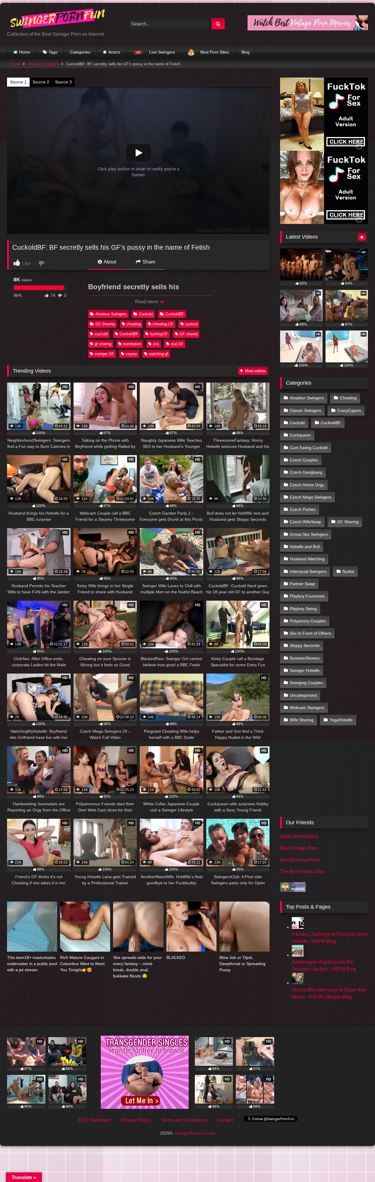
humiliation (132, 344)
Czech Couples (304, 460)
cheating (134, 324)
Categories (80, 52)
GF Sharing (105, 324)
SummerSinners (305, 658)
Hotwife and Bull (305, 546)
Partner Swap (302, 583)
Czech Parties (303, 509)
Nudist (348, 571)
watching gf (158, 354)
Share (148, 261)
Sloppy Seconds (305, 645)
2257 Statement (94, 1120)
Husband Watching (307, 558)
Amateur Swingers (43, 64)
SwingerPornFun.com (195, 1133)
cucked (191, 324)
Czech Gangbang (306, 472)
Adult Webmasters (299, 836)
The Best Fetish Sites (302, 871)
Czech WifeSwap (305, 521)
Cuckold (146, 314)
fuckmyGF (159, 334)
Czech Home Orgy (307, 484)
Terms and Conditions (184, 1120)
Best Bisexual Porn (300, 859)
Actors (114, 52)
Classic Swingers (305, 410)
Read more (147, 301)
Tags (53, 52)
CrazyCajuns (349, 410)
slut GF (177, 344)
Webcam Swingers (307, 707)
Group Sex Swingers (309, 534)
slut (156, 344)
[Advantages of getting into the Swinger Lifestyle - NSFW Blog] (298, 955)
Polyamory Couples (308, 621)
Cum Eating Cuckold (309, 447)
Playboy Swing (303, 608)
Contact (225, 1120)
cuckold (101, 334)
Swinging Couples (306, 682)
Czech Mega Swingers (310, 497)
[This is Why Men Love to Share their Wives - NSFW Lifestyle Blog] (298, 982)
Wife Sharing (301, 719)
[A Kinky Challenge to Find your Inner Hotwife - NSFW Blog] (298, 927)
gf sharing (103, 344)
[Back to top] (356, 1164)
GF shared (188, 334)
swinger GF (104, 354)
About (109, 261)
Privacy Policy (136, 1120)
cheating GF (163, 324)
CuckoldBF (175, 314)
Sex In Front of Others (310, 633)
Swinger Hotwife (305, 670)
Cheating (348, 397)
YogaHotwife (341, 719)
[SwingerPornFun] (58, 19)
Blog (245, 52)
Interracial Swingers (308, 571)
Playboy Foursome (307, 596)
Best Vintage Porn (299, 848)
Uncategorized (303, 695)
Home (24, 52)
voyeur (131, 354)
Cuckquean (300, 435)
